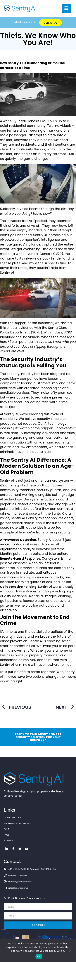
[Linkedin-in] (7, 849)
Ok (39, 956)
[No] (70, 950)
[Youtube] (27, 849)
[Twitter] (20, 849)
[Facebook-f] (13, 849)
